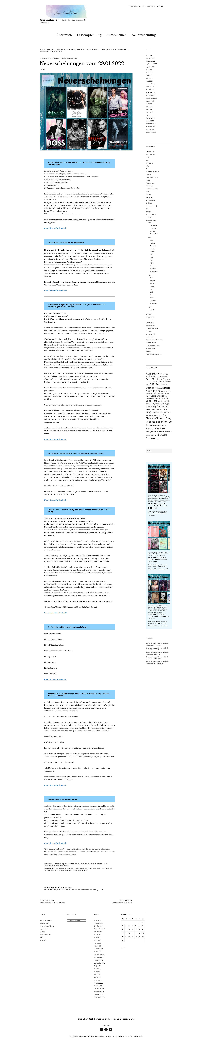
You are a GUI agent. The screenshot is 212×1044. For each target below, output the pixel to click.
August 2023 (150, 67)
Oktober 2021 (150, 129)
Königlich (149, 203)
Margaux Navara (83, 870)
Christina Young (99, 868)
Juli (151, 254)
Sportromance (150, 348)
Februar (152, 249)
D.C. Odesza (157, 388)
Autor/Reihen (116, 35)
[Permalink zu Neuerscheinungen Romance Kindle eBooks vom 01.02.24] (159, 589)
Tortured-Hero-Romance (153, 354)
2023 (149, 275)
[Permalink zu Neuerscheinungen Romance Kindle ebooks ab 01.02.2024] (159, 535)
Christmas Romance (152, 172)
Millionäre (112, 50)
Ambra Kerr (151, 376)
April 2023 (149, 78)
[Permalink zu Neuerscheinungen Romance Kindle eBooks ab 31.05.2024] (159, 478)
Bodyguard (149, 163)
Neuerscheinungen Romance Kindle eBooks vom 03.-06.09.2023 (157, 662)
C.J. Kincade (90, 868)
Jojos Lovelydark (48, 20)
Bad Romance (150, 154)
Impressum (151, 6)
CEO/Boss (71, 50)
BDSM (148, 157)
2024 (149, 307)
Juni (151, 257)
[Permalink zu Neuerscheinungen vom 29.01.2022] (86, 150)
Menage (148, 211)
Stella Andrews (167, 431)
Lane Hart (151, 400)
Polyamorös (149, 323)
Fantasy (148, 194)
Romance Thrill (150, 334)
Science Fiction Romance (154, 340)
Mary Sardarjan (159, 406)
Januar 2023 (150, 86)
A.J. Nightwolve (153, 374)
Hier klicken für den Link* (55, 228)
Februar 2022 (150, 118)
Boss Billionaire (81, 868)
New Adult (149, 314)
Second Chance (151, 343)
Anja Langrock (162, 376)
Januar (103, 50)
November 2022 (151, 92)
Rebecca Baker (154, 421)
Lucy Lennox (156, 404)
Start (41, 937)
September (153, 234)
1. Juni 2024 (151, 515)
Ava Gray (162, 381)
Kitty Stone (73, 870)
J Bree (59, 870)
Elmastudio (138, 1036)
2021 (149, 223)
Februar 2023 (150, 84)
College (148, 174)
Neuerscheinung (144, 35)
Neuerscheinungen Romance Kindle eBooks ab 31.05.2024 (157, 506)
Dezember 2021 (151, 124)
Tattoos (148, 351)
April (151, 240)
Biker (63, 50)
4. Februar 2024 (152, 569)
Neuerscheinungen (46, 920)
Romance (58, 51)
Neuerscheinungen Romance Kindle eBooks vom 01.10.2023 (157, 658)
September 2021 (151, 132)
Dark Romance (82, 50)
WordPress (120, 1036)
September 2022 (151, 98)
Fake (147, 191)
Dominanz (94, 50)
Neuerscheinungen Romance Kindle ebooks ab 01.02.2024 (157, 559)
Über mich (64, 35)
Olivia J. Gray (163, 418)
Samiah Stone (159, 425)
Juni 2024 (149, 55)
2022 (58, 50)
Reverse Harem (46, 51)
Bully (147, 166)
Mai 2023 (149, 75)
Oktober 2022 (150, 95)
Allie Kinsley (165, 374)
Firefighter (149, 197)
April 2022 (149, 112)
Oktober (152, 231)
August (152, 243)
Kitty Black (154, 398)
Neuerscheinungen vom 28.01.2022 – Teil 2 (52, 901)
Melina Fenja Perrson (154, 409)
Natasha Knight (157, 415)
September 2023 (151, 64)
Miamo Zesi (160, 412)
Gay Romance (150, 200)
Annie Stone (162, 379)
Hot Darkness (51, 870)
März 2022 (149, 115)
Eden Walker (164, 391)
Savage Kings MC (156, 428)
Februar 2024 (150, 58)
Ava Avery (156, 381)
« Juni (123, 948)
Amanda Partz (70, 868)
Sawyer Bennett (154, 431)
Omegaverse (150, 317)
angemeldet (59, 890)
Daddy (148, 180)
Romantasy (149, 337)
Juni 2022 (149, 106)
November (153, 228)
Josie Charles (65, 870)
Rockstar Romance (152, 328)
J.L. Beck (153, 393)
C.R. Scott (156, 384)
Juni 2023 (149, 72)
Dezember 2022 (151, 89)
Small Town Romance (153, 345)
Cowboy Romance (152, 177)
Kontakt (160, 6)
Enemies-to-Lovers (152, 189)
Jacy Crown (160, 393)
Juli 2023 (149, 69)
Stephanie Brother (151, 435)
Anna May (151, 379)
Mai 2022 (149, 109)
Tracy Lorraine (159, 439)
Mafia (147, 209)
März (151, 263)
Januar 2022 (150, 121)
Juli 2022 (149, 104)
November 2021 (151, 126)
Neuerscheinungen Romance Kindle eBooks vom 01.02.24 (158, 616)
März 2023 (149, 81)
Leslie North (162, 401)
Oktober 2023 (150, 61)
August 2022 (150, 101)
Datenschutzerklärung (137, 6)
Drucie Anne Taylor (158, 389)
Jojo (44, 69)
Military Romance (151, 214)
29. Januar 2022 (54, 58)
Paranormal (123, 50)
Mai (151, 260)
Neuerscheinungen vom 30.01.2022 (122, 901)
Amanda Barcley (61, 868)
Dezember (153, 225)
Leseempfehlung (89, 35)
